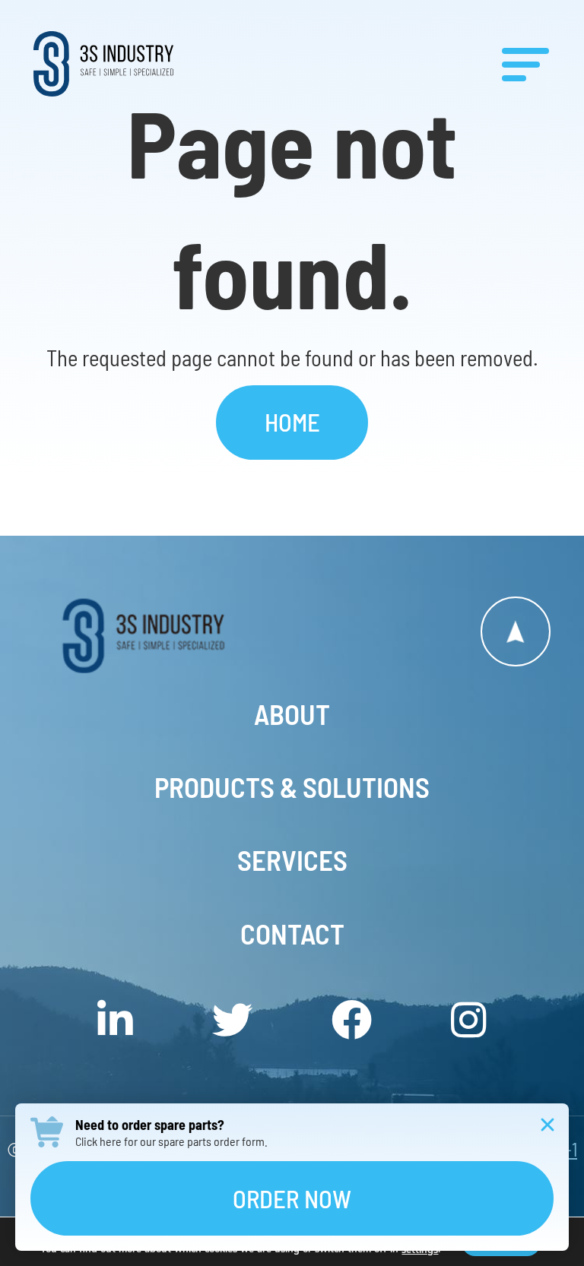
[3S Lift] (162, 635)
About (292, 714)
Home (292, 422)
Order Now (292, 1198)
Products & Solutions (292, 787)
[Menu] (525, 63)
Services (292, 860)
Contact (292, 933)
